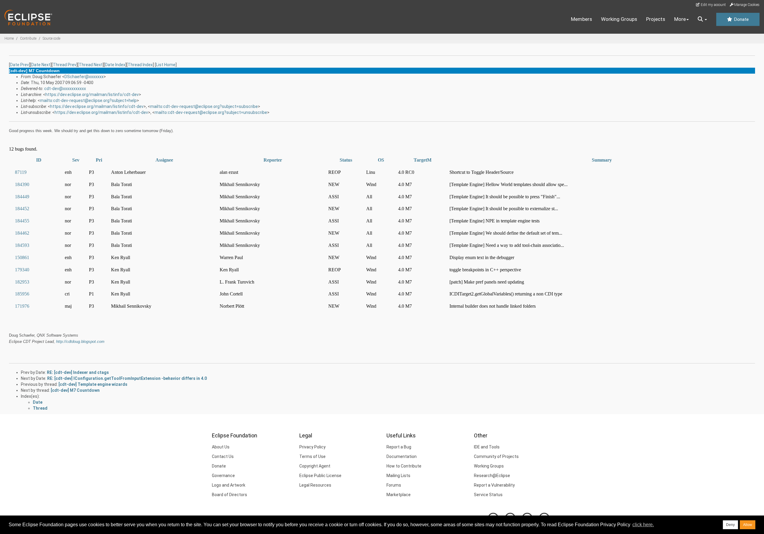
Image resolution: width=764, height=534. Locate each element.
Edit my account (713, 5)
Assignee (164, 159)
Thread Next (91, 64)
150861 (22, 257)
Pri (99, 159)
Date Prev (19, 64)
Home (9, 38)
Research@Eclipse (492, 475)
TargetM (423, 159)
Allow (747, 525)
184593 (22, 245)
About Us (220, 447)
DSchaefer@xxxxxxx (84, 76)
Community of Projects (496, 456)
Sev (75, 159)
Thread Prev (64, 64)
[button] (702, 19)
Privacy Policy (312, 447)
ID (38, 159)
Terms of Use (312, 456)
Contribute (28, 38)
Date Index (115, 64)
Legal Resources (315, 485)
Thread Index (140, 64)
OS (381, 159)
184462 (22, 233)
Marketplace (398, 494)
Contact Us (223, 456)
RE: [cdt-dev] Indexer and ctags (78, 372)
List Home (165, 64)
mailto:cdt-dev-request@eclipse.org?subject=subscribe (204, 106)
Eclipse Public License (320, 475)
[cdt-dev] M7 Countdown (75, 390)
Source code (51, 38)
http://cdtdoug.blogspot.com (80, 341)
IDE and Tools (487, 447)
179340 (22, 269)
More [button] (680, 19)
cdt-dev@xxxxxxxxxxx (65, 88)
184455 (22, 220)
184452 (22, 208)
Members (581, 19)
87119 (21, 172)
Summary (602, 159)
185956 (22, 293)
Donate (741, 19)
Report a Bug (398, 447)
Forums (393, 485)
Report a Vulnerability (494, 485)
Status (346, 159)
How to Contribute (403, 466)
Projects (655, 19)
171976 (22, 306)
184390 (22, 184)
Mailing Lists (398, 475)
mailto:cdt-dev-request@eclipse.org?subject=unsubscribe (211, 112)
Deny (730, 525)
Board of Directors (229, 494)
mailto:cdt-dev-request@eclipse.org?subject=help (88, 100)
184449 (22, 196)
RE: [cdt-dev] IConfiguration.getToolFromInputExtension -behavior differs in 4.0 (127, 378)
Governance (223, 475)
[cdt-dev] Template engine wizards (92, 384)
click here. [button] (643, 524)
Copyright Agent (314, 466)
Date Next (40, 64)
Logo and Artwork (228, 485)
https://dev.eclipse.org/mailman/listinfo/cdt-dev (92, 94)
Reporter (273, 159)
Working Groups (619, 19)
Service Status (488, 494)
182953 (22, 281)
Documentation (401, 456)
